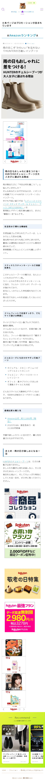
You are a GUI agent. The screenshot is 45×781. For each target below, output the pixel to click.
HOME (4, 770)
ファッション (31, 43)
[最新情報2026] (23, 6)
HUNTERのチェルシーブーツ (15, 461)
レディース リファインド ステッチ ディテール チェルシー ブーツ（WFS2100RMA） (22, 204)
